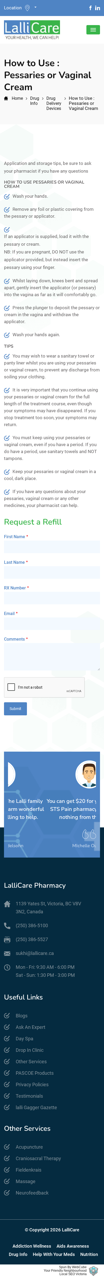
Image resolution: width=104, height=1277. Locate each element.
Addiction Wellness (32, 1246)
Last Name (14, 562)
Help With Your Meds (54, 1254)
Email (9, 613)
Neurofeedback (32, 1193)
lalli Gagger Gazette (36, 1107)
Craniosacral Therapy (38, 1158)
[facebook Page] (90, 8)
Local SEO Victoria (73, 1274)
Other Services (31, 1061)
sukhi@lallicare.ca (35, 953)
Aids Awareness (73, 1246)
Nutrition (89, 1254)
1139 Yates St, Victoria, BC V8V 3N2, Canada (48, 907)
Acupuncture (29, 1147)
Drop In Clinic (29, 1050)
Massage (25, 1181)
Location (13, 7)
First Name (14, 536)
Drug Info (34, 101)
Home (17, 98)
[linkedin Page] (97, 8)
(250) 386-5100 (32, 925)
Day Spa (24, 1038)
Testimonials (29, 1096)
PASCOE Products (35, 1073)
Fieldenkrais (28, 1170)
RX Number (15, 587)
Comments (14, 639)
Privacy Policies (32, 1084)
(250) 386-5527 (32, 939)
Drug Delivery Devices (53, 103)
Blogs (21, 1015)
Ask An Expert (30, 1027)
